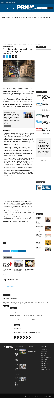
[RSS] (24, 337)
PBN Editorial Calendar (46, 357)
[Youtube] (13, 8)
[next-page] (5, 274)
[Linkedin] (7, 8)
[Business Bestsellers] (48, 242)
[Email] (13, 56)
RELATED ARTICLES (7, 257)
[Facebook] (2, 8)
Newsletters (44, 351)
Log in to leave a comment (8, 286)
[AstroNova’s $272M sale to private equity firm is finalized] (7, 263)
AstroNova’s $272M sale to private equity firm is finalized (7, 269)
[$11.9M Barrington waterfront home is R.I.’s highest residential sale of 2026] (22, 351)
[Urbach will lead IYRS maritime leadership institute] (22, 366)
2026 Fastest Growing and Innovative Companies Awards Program (46, 107)
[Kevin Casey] (48, 249)
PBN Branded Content (9, 112)
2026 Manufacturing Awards (46, 130)
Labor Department (19, 242)
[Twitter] (10, 8)
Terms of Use (30, 396)
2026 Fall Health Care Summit (46, 123)
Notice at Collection (47, 396)
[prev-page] (3, 274)
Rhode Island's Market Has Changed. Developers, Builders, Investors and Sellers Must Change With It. (13, 117)
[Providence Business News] (27, 7)
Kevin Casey (38, 247)
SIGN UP (33, 319)
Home (4, 44)
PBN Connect (44, 359)
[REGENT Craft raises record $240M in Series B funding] (22, 379)
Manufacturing (15, 44)
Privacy (25, 396)
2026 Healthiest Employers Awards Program (46, 97)
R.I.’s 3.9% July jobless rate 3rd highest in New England (29, 269)
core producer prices (10, 242)
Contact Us (43, 367)
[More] (28, 251)
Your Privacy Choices (38, 396)
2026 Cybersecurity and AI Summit (46, 116)
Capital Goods (9, 44)
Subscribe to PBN (45, 349)
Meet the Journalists (45, 369)
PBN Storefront (44, 361)
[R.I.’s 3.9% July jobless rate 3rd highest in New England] (30, 263)
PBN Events (43, 365)
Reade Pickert (6, 53)
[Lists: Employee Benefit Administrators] (48, 236)
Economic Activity (6, 266)
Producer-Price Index (28, 242)
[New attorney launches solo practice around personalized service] (48, 219)
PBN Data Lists (44, 363)
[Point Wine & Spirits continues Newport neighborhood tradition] (48, 228)
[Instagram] (5, 8)
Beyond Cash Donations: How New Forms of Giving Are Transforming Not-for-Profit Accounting (44, 145)
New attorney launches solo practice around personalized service (39, 220)
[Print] (16, 56)
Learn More (7, 125)
